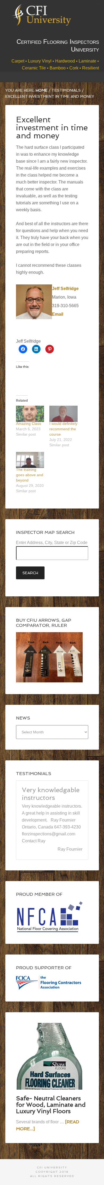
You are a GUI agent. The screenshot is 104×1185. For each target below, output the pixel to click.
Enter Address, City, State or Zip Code (51, 542)
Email (57, 314)
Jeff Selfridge (65, 288)
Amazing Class (28, 423)
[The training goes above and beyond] (30, 460)
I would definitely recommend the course (63, 428)
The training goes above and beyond (29, 474)
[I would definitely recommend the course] (63, 414)
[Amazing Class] (30, 414)
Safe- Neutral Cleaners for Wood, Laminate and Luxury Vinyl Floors (51, 1167)
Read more (33, 904)
